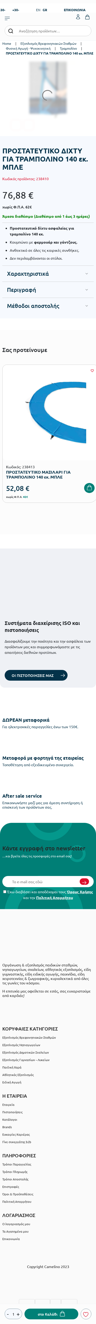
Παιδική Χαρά (11, 1067)
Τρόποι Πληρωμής (14, 1172)
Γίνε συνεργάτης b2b (16, 1142)
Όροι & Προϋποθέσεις (17, 1194)
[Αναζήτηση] (11, 30)
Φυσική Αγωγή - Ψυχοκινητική (28, 48)
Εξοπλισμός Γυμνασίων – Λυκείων (26, 1060)
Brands (7, 1127)
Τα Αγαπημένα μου (15, 1231)
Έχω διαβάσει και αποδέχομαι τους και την (49, 894)
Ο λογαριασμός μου (16, 1224)
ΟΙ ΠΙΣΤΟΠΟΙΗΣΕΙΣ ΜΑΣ (33, 675)
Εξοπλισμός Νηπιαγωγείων (21, 1045)
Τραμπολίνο (68, 48)
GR (45, 10)
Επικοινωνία (11, 1239)
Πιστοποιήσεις (12, 1112)
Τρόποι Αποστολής (15, 1179)
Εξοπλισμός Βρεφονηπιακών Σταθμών (48, 43)
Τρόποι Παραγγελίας (16, 1164)
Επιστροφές (10, 1187)
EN (38, 10)
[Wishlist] (92, 370)
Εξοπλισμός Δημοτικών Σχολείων (25, 1052)
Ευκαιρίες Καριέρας (16, 1134)
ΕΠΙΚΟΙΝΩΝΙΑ (75, 10)
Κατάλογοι (9, 1119)
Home (6, 43)
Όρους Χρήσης (80, 891)
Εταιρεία (8, 1105)
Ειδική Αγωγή (11, 1082)
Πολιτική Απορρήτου (54, 897)
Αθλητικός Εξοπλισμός (18, 1075)
